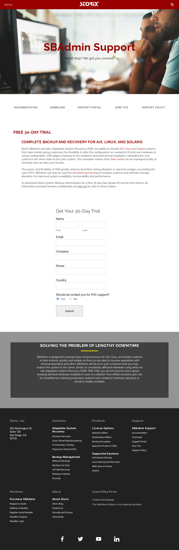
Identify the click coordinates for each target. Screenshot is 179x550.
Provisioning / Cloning (63, 444)
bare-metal (117, 159)
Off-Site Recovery (61, 469)
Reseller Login (17, 521)
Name (60, 219)
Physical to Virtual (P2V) (64, 449)
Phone (61, 266)
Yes (63, 299)
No (75, 299)
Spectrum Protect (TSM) (104, 445)
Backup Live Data (61, 465)
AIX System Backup (102, 457)
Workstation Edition (101, 437)
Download (57, 107)
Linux (128, 148)
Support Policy (153, 107)
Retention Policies (61, 473)
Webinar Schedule (19, 508)
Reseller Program (18, 516)
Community (57, 516)
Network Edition (100, 432)
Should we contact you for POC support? (83, 294)
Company (63, 251)
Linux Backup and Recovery (106, 461)
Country (62, 280)
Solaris (141, 148)
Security (56, 478)
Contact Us (57, 508)
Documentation (25, 107)
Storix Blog (57, 503)
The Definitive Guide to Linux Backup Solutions (117, 504)
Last (85, 230)
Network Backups (61, 460)
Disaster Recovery (61, 436)
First (58, 230)
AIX (121, 148)
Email (60, 237)
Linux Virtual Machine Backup (67, 440)
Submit (69, 311)
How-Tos (121, 107)
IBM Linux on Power (102, 466)
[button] (9, 5)
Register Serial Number (21, 512)
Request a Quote (18, 503)
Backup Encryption (101, 441)
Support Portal (89, 107)
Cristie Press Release (103, 499)
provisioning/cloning (85, 172)
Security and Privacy (62, 512)
